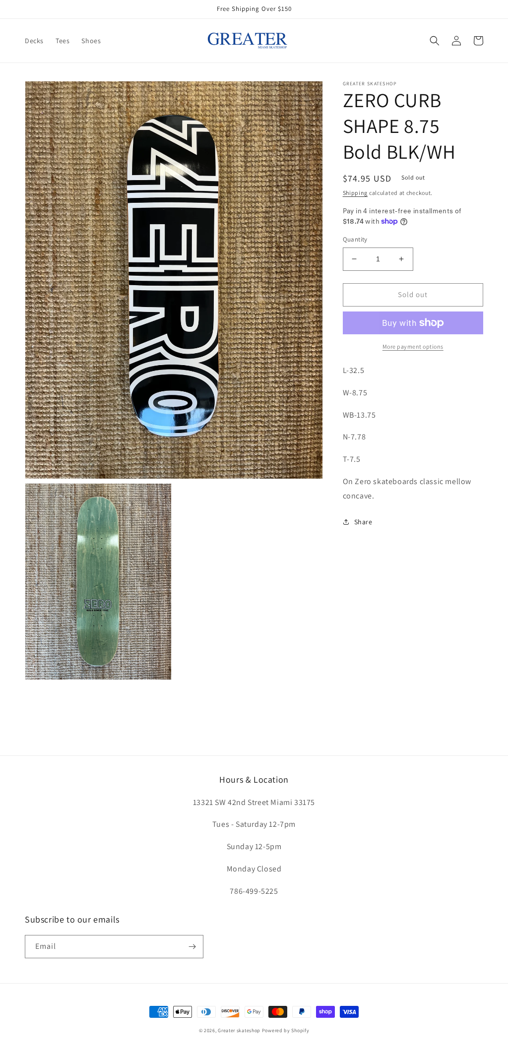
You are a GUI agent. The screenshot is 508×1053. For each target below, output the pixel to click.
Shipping (355, 192)
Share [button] (363, 521)
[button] (434, 41)
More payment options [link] (413, 346)
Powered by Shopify (286, 1030)
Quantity (355, 239)
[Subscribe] (192, 946)
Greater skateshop (240, 1030)
